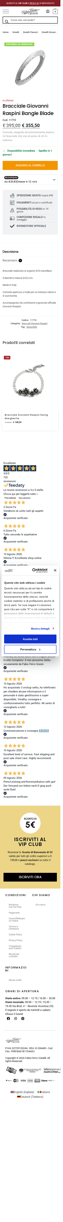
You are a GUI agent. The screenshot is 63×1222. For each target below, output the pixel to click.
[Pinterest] (23, 1018)
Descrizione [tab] (10, 252)
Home (6, 32)
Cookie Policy (15, 934)
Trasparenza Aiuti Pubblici (15, 947)
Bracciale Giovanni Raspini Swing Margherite (26, 416)
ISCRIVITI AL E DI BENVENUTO (30, 3)
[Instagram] (15, 1018)
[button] (55, 11)
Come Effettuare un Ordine (17, 919)
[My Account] (48, 11)
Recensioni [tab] (12, 260)
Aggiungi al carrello (30, 165)
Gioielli (15, 32)
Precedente (10, 498)
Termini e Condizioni (14, 927)
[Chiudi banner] (55, 570)
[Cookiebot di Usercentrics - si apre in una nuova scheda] (34, 570)
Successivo (24, 498)
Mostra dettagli (40, 628)
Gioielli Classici (30, 32)
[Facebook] (8, 1018)
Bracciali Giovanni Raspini (34, 323)
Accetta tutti (30, 639)
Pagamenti (14, 912)
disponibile (31, 327)
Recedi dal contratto (14, 955)
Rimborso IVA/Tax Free (15, 905)
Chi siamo (41, 904)
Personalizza (28, 649)
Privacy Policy (15, 940)
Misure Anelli (15, 980)
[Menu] (8, 11)
